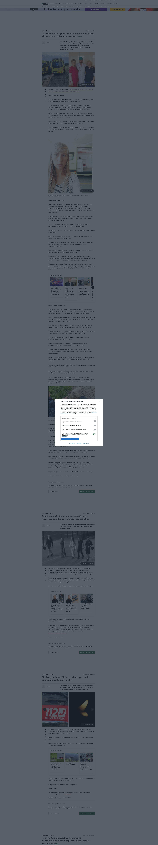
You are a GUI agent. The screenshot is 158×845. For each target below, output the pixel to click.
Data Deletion (72, 443)
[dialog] (79, 422)
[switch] (94, 421)
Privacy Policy (86, 443)
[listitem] (79, 418)
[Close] (100, 402)
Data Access (79, 443)
